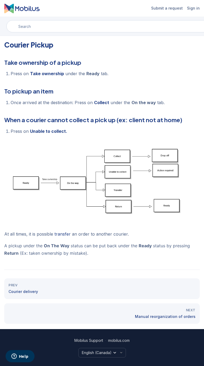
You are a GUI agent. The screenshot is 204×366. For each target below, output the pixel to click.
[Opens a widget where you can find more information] (20, 356)
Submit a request (167, 8)
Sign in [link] (193, 8)
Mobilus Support (88, 340)
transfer (62, 234)
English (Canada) (97, 352)
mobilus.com (119, 340)
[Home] (22, 8)
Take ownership (47, 73)
